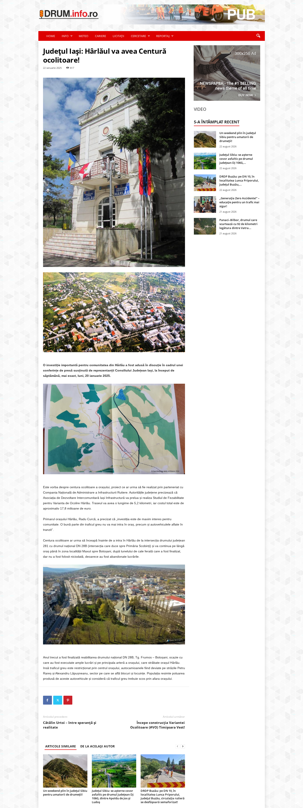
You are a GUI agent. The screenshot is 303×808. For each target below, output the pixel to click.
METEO (83, 36)
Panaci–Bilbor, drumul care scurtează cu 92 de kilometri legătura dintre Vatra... (238, 224)
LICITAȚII (118, 36)
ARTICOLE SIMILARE (60, 746)
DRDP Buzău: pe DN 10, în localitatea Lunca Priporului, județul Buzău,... (239, 180)
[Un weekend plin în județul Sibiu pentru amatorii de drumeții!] (65, 771)
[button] (258, 36)
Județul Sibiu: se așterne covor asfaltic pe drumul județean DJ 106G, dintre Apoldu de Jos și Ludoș (113, 796)
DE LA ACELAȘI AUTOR (97, 746)
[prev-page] (177, 746)
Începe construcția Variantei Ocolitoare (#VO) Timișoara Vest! (157, 724)
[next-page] (183, 746)
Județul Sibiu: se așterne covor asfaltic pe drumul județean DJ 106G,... (236, 159)
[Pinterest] (67, 700)
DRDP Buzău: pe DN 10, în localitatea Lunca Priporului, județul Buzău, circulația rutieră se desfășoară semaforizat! (163, 796)
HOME (50, 36)
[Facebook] (47, 700)
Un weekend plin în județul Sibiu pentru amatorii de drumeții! (65, 792)
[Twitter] (57, 700)
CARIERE (100, 36)
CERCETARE (138, 36)
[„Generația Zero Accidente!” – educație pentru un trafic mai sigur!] (205, 204)
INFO (65, 36)
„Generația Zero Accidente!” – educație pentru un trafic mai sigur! (239, 202)
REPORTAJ (162, 36)
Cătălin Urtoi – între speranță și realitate (69, 724)
